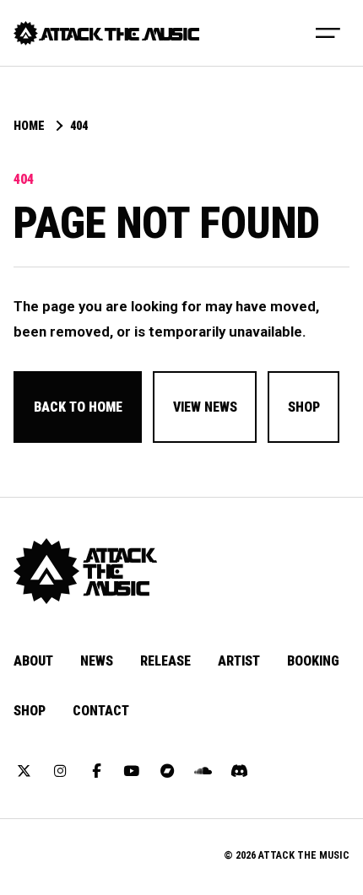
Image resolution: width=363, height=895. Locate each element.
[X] (24, 772)
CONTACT (101, 711)
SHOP (30, 711)
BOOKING (313, 661)
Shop (304, 407)
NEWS (96, 661)
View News (205, 407)
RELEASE (165, 661)
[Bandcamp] (168, 772)
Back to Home (78, 407)
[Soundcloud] (203, 772)
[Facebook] (96, 772)
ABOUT (33, 661)
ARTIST (239, 661)
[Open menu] (327, 32)
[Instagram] (60, 772)
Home (29, 126)
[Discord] (239, 772)
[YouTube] (132, 772)
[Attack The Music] (106, 33)
